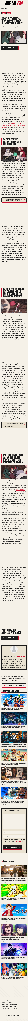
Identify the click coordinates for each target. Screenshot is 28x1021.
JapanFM (19, 1015)
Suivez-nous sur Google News (14, 685)
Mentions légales (6, 1002)
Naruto (8, 13)
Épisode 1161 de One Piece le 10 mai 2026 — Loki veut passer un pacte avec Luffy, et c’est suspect (13, 727)
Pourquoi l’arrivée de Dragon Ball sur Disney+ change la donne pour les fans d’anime (12, 709)
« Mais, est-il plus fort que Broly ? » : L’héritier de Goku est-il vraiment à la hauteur (13, 899)
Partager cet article (11, 48)
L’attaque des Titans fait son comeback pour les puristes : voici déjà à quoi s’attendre (12, 938)
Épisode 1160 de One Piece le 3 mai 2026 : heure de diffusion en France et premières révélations (12, 801)
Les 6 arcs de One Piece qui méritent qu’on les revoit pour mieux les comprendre (13, 919)
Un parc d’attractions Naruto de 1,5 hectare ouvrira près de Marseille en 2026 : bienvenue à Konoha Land (13, 879)
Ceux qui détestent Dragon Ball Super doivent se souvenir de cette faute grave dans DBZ (12, 978)
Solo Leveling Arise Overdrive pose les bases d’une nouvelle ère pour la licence (13, 958)
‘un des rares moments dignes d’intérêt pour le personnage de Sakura (13, 125)
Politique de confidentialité (9, 1004)
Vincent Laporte (21, 656)
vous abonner (18, 841)
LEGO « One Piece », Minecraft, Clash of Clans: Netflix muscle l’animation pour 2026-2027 (13, 764)
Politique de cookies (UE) (9, 1006)
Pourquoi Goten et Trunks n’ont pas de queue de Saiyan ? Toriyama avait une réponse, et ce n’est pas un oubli (13, 783)
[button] (26, 8)
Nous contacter (6, 1001)
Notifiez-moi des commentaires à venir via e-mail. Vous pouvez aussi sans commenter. (14, 841)
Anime (3, 13)
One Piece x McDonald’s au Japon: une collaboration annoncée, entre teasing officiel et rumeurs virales (13, 745)
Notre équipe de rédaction (9, 1008)
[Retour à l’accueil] (14, 3)
